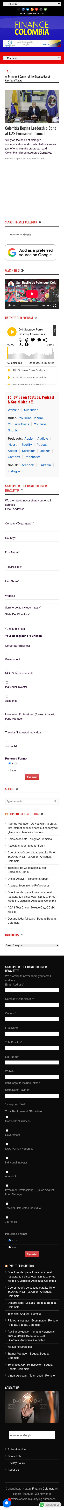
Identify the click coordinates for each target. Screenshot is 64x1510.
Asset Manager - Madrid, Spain (26, 845)
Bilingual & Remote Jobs (24, 814)
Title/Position (13, 567)
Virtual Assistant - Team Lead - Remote (31, 1375)
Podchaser (32, 457)
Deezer (45, 451)
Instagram (15, 471)
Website (13, 410)
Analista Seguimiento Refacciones (28, 885)
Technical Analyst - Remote (24, 1314)
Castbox (14, 457)
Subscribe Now (17, 1449)
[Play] (9, 305)
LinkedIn (45, 465)
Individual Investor (16, 687)
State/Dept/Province (17, 614)
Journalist (11, 746)
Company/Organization (19, 523)
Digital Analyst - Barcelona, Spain (28, 879)
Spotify (27, 444)
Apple (28, 438)
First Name (12, 552)
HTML (15, 763)
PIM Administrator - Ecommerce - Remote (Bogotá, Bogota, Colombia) (33, 1322)
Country (10, 538)
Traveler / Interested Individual (23, 732)
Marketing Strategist (20, 1347)
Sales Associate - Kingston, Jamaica (30, 839)
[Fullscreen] (54, 305)
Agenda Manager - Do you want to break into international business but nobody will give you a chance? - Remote (33, 828)
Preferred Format (16, 758)
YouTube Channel (31, 418)
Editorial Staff (38, 158)
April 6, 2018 (22, 158)
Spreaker (28, 451)
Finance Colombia (43, 1488)
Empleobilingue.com (21, 1266)
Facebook (27, 465)
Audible (42, 438)
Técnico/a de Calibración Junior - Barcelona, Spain (28, 870)
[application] (32, 294)
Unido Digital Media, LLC (32, 13)
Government (12, 659)
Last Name (12, 581)
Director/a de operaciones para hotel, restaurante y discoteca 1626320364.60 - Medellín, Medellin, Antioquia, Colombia (32, 896)
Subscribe (31, 410)
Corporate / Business (18, 646)
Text (14, 770)
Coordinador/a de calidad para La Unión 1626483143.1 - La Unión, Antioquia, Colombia (32, 856)
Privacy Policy (16, 1463)
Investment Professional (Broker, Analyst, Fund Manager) (30, 716)
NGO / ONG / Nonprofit (19, 673)
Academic (11, 701)
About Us (13, 1469)
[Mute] (49, 305)
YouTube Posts (18, 424)
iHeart (12, 444)
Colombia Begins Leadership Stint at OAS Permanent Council (30, 130)
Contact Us (14, 1456)
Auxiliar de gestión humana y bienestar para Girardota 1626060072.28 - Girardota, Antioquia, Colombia (31, 1335)
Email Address (14, 509)
